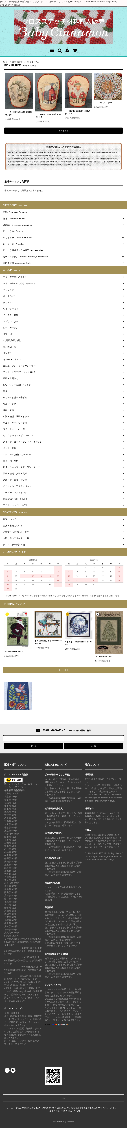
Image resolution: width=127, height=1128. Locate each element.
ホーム (10, 1108)
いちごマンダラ (105, 103)
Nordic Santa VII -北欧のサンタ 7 (48, 115)
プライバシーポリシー (108, 1108)
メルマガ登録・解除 (56, 1111)
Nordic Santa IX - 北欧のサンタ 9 (77, 112)
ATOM (77, 1111)
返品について (63, 1108)
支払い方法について (25, 1108)
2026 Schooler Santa (13, 651)
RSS (70, 1111)
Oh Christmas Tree (104, 656)
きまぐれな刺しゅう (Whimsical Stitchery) (48, 642)
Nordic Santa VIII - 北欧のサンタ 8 (18, 113)
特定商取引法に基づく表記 (83, 1108)
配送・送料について (45, 1108)
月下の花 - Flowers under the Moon (78, 643)
